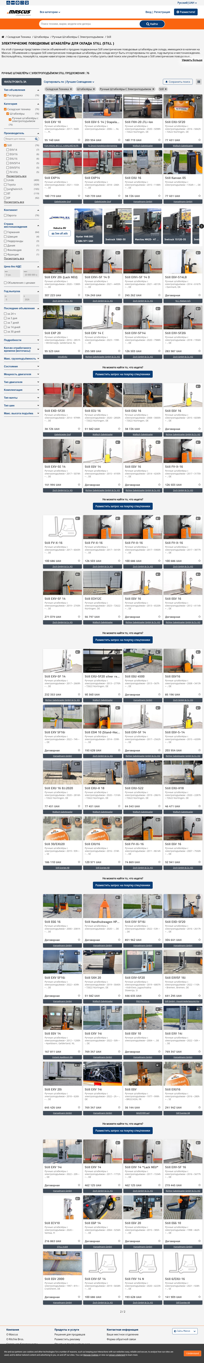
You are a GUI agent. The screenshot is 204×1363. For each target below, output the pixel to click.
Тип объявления (14, 90)
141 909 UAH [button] (173, 1297)
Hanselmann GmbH (142, 201)
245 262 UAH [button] (133, 295)
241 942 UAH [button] (173, 1107)
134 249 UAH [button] (93, 295)
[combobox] (174, 1331)
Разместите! (187, 12)
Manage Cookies (90, 1355)
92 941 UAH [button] (172, 862)
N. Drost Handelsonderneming (102, 145)
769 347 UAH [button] (93, 1051)
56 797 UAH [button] (92, 617)
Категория (10, 103)
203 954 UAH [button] (93, 140)
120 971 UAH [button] (93, 862)
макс (25, 271)
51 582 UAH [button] (92, 429)
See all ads (61, 233)
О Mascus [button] (12, 1334)
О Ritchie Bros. (15, 1339)
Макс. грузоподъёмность (20, 358)
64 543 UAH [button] (132, 806)
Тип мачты (11, 397)
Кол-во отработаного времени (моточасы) (17, 349)
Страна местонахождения (15, 225)
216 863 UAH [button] (53, 1241)
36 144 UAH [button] (132, 1107)
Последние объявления (19, 308)
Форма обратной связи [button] (121, 1339)
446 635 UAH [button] (133, 996)
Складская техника (19, 37)
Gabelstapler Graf (62, 201)
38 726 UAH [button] (132, 196)
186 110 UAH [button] (53, 862)
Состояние (11, 366)
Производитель (14, 133)
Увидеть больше (192, 60)
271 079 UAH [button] (53, 617)
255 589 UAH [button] (93, 351)
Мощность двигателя (17, 374)
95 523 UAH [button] (52, 351)
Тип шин (9, 405)
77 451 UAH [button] (172, 140)
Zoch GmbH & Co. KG (63, 300)
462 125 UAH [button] (93, 1185)
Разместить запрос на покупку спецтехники (122, 374)
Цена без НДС (13, 266)
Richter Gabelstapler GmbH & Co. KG (102, 356)
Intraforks (62, 356)
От (6, 296)
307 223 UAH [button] (53, 295)
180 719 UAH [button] (133, 140)
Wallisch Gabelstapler (143, 145)
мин (6, 271)
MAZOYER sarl (142, 1113)
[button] (21, 81)
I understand (192, 1353)
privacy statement (117, 1355)
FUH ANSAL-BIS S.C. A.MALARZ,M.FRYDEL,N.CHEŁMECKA (71, 145)
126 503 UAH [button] (133, 351)
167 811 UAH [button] (53, 1051)
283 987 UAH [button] (173, 351)
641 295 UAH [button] (173, 996)
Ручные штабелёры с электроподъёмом (77, 37)
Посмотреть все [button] (16, 176)
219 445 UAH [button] (173, 1185)
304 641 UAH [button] (173, 940)
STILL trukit (62, 1246)
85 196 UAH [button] (172, 694)
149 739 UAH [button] (93, 196)
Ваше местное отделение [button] (122, 1334)
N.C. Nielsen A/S (182, 300)
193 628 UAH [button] (93, 750)
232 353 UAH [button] (53, 694)
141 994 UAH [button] (53, 485)
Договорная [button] (172, 295)
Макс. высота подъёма (18, 413)
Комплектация (13, 390)
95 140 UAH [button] (52, 140)
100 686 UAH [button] (53, 561)
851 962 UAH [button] (133, 940)
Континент (11, 210)
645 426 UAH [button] (53, 1107)
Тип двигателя (13, 382)
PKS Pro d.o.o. (142, 1001)
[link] (62, 106)
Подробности (12, 340)
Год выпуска (12, 291)
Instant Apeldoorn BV (62, 1057)
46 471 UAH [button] (172, 806)
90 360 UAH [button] (92, 694)
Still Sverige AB (62, 867)
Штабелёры (41, 37)
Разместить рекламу (67, 1339)
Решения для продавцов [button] (70, 1334)
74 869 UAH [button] (132, 862)
